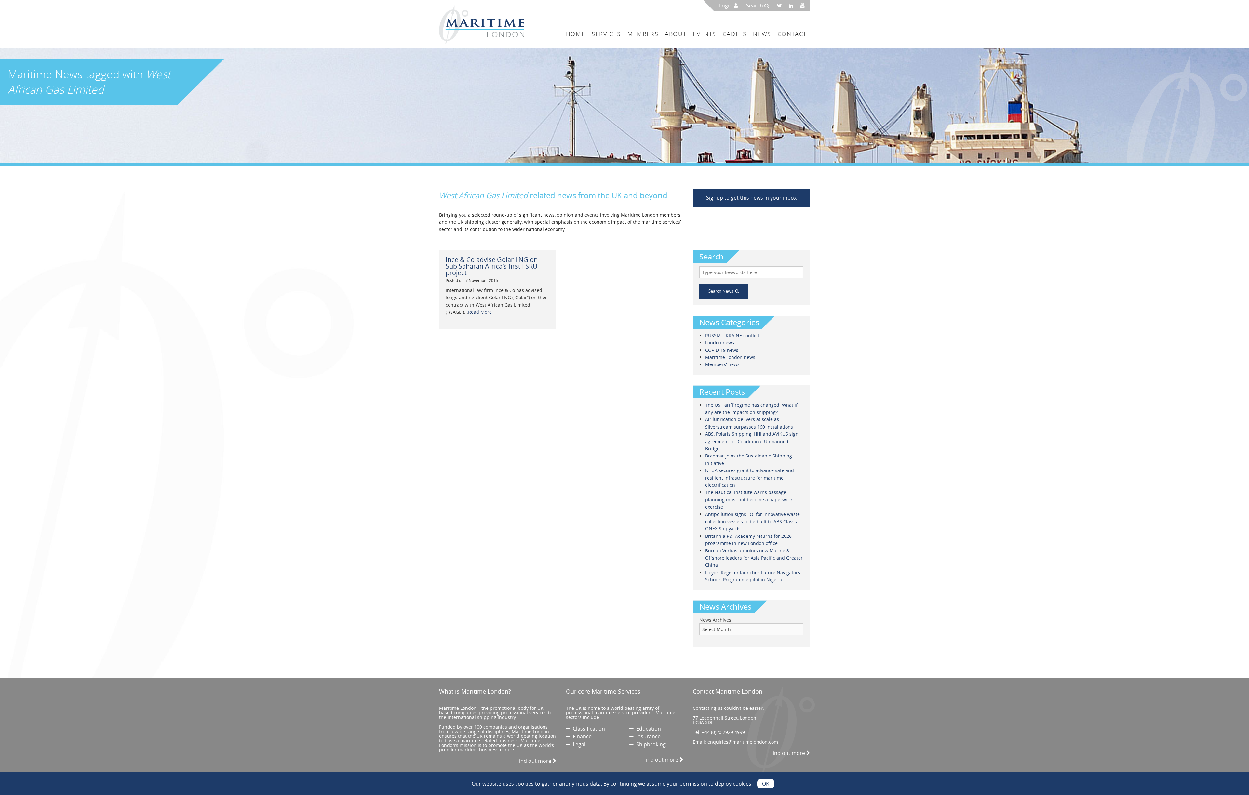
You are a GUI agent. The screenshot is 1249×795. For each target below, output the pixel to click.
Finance (581, 736)
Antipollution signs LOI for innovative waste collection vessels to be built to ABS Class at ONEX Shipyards (752, 521)
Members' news (722, 364)
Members (642, 34)
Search (755, 5)
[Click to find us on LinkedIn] (793, 5)
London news (719, 342)
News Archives (715, 620)
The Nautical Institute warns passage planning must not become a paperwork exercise (749, 499)
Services (606, 34)
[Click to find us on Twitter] (781, 5)
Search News (721, 291)
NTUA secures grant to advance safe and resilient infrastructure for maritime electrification (749, 477)
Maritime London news (730, 357)
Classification (587, 728)
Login (726, 5)
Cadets (735, 34)
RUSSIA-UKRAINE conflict (732, 335)
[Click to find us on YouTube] (804, 5)
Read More (480, 312)
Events (704, 34)
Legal (577, 744)
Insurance (647, 736)
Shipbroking (650, 744)
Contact (792, 34)
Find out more (535, 760)
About (675, 34)
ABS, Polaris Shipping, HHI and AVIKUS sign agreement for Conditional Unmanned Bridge (752, 441)
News (762, 34)
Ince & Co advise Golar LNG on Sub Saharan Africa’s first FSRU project (492, 266)
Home (575, 34)
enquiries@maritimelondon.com (742, 742)
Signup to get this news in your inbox (751, 197)
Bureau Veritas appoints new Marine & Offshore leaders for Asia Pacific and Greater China (754, 558)
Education (647, 728)
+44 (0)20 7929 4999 (723, 732)
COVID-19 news (721, 350)
